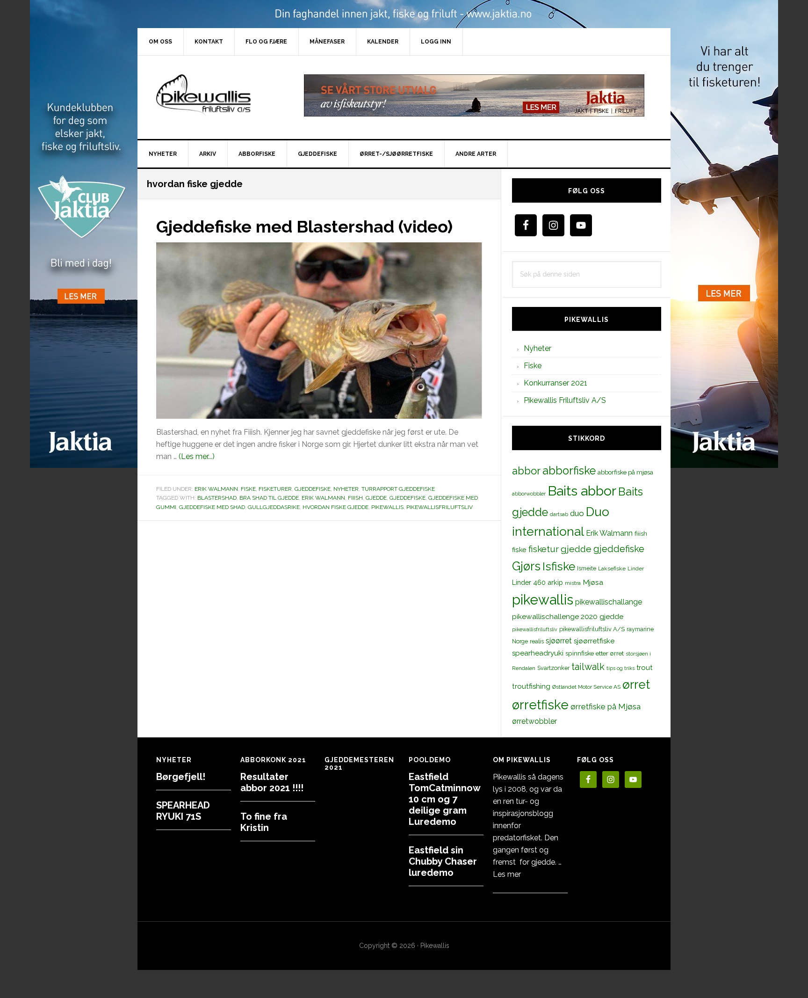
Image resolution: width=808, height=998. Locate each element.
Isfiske (558, 566)
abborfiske (569, 470)
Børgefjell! (180, 776)
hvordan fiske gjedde (335, 507)
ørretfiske (540, 704)
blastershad (217, 498)
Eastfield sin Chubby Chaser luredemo (443, 861)
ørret (636, 684)
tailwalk (588, 666)
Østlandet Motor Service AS (586, 687)
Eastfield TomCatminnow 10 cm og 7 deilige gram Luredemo (444, 799)
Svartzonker (553, 667)
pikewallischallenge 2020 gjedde (567, 616)
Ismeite (586, 568)
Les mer (507, 874)
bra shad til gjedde (269, 498)
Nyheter (346, 489)
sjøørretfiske (594, 641)
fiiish (355, 498)
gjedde (376, 498)
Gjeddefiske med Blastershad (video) (304, 226)
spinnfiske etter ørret (594, 653)
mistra (573, 583)
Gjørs (526, 566)
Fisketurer (275, 489)
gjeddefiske (408, 498)
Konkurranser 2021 (555, 383)
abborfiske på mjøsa (625, 472)
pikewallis (387, 507)
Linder (636, 568)
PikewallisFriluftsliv (217, 95)
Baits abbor (582, 491)
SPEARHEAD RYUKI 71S (183, 811)
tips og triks (620, 668)
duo (577, 513)
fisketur (543, 549)
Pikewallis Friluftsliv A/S (565, 400)
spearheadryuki (537, 653)
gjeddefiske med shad (212, 507)
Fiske (248, 489)
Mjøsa (593, 582)
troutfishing (531, 686)
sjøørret (559, 640)
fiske (519, 550)
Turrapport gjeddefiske (398, 489)
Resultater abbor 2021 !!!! (271, 782)
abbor (526, 471)
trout (644, 667)
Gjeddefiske (313, 489)
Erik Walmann (216, 489)
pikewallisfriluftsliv (439, 507)
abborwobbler (529, 493)
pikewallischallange (608, 601)
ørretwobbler (534, 721)
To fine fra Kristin (263, 822)
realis (537, 641)
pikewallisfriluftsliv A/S (592, 629)
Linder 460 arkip (537, 582)
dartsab (559, 514)
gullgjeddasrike (274, 507)
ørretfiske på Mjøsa (605, 706)
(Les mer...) (197, 456)
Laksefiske (612, 568)
